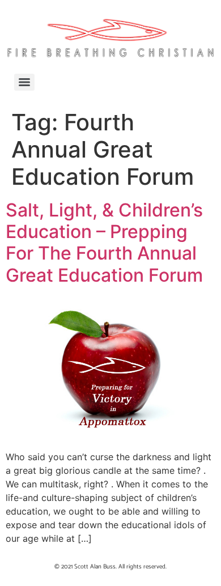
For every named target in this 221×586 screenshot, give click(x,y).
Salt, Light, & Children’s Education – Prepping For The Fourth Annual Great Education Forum (104, 242)
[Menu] (24, 82)
